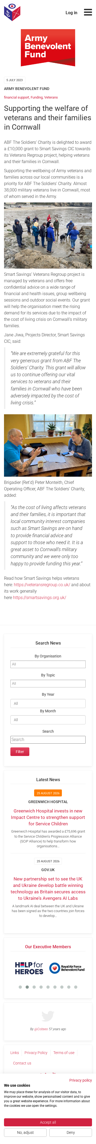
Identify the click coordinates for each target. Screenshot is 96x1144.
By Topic (48, 675)
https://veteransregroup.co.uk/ (42, 584)
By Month (48, 711)
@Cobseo (41, 1029)
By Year (48, 694)
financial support (16, 97)
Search (48, 731)
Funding (37, 97)
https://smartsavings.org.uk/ (39, 597)
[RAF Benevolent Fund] (47, 968)
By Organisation (48, 656)
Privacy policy (80, 1080)
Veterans (51, 97)
